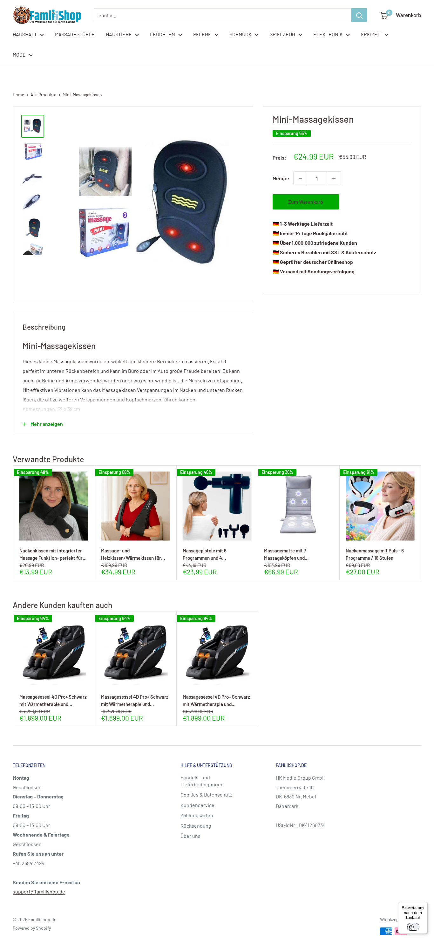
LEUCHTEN (162, 34)
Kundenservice (197, 805)
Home (18, 94)
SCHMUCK (240, 34)
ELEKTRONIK (328, 34)
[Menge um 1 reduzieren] (300, 178)
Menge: (281, 178)
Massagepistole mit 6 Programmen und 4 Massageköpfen (205, 554)
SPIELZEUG (282, 34)
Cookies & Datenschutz (206, 794)
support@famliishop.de (39, 891)
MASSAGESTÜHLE (75, 34)
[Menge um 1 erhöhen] (334, 178)
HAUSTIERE (119, 34)
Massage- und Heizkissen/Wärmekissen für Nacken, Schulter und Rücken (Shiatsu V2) (131, 554)
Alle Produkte (43, 94)
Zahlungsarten (196, 815)
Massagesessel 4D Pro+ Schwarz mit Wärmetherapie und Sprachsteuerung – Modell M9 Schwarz (53, 700)
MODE (19, 54)
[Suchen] (359, 15)
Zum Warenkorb (305, 202)
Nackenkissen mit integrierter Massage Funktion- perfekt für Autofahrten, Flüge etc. (51, 554)
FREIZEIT (371, 34)
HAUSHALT (25, 34)
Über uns (190, 836)
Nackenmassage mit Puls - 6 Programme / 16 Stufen (375, 554)
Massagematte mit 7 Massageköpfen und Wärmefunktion (285, 554)
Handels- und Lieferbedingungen (202, 780)
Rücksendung (195, 826)
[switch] (413, 927)
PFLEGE (202, 34)
